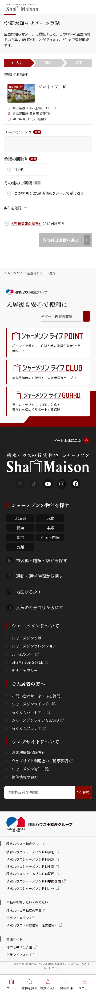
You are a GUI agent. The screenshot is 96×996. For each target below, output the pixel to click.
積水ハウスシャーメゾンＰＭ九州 (30, 888)
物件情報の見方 (25, 777)
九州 (20, 547)
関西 (20, 537)
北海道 (20, 518)
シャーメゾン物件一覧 (30, 768)
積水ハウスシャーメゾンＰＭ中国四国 (33, 881)
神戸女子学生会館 (19, 947)
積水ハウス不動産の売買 (24, 910)
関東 (20, 527)
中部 (50, 527)
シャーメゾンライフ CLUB (34, 703)
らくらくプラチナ (27, 728)
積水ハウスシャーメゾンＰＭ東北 (30, 852)
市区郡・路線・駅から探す (41, 560)
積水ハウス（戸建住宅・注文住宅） (32, 925)
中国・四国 (50, 537)
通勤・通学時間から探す (39, 576)
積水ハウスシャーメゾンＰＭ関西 (30, 873)
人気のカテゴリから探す (39, 607)
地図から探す (29, 591)
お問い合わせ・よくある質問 (36, 695)
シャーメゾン (13, 273)
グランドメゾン (17, 917)
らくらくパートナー (28, 712)
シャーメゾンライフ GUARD (35, 720)
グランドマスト (17, 954)
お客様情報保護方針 (26, 223)
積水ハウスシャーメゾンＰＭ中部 (30, 866)
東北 (50, 518)
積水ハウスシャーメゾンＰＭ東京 (30, 859)
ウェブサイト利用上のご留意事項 (40, 760)
